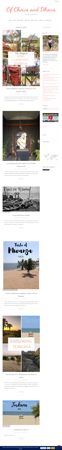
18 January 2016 (18, 432)
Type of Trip (27, 20)
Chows (12, 289)
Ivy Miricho (46, 52)
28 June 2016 (18, 298)
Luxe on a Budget (14, 85)
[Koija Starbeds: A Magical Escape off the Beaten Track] (21, 57)
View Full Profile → (46, 64)
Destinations (20, 20)
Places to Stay (34, 20)
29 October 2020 (18, 94)
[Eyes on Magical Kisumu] (21, 199)
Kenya (8, 85)
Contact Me (41, 20)
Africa (9, 289)
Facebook (45, 126)
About (14, 20)
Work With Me (48, 20)
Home (10, 20)
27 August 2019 (18, 168)
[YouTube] (56, 1)
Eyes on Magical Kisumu (21, 215)
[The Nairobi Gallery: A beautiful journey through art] (21, 135)
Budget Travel (10, 159)
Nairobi (5, 159)
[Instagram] (57, 1)
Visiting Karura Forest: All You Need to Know (50, 87)
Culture (4, 85)
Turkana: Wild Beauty (21, 430)
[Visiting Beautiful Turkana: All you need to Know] (21, 343)
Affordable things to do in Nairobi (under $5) (50, 86)
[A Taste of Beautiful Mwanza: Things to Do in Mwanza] (21, 262)
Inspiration (9, 370)
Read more (21, 103)
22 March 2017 (18, 217)
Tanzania (5, 289)
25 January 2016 (18, 379)
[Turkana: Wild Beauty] (21, 412)
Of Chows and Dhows (31, 9)
